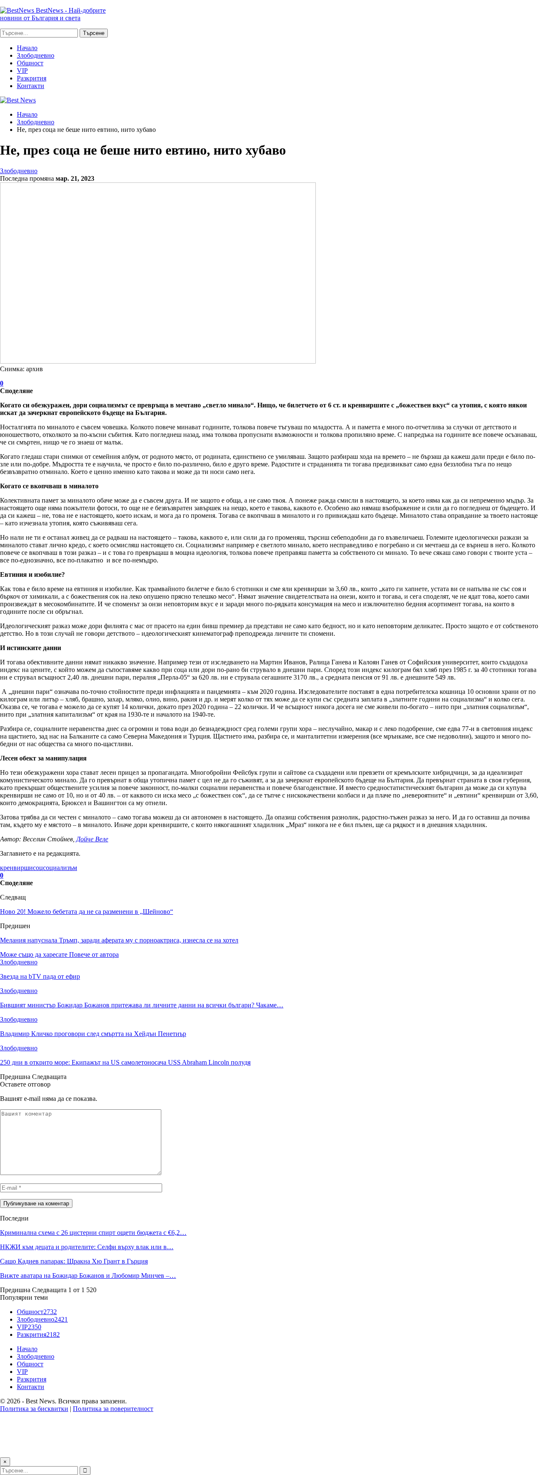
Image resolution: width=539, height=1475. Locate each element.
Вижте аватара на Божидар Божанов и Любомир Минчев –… (88, 1275)
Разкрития (31, 78)
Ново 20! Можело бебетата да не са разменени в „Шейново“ (86, 911)
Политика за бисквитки (34, 1408)
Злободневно (35, 55)
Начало (27, 47)
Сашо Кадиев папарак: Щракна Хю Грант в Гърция (74, 1261)
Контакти (30, 85)
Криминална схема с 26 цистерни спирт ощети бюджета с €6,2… (93, 1232)
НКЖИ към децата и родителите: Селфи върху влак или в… (86, 1246)
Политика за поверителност (113, 1408)
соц (38, 867)
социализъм (60, 867)
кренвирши (16, 867)
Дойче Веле (92, 839)
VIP (22, 70)
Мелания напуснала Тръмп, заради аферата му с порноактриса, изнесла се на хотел (119, 940)
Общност (30, 63)
